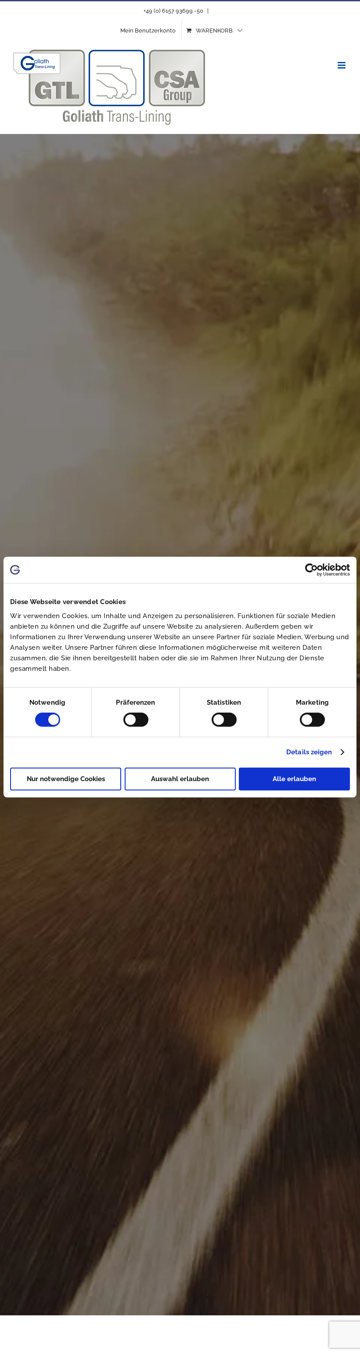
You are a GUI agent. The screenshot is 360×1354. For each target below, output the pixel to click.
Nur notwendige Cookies (66, 779)
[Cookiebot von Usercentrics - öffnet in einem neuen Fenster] (311, 569)
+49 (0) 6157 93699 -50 (173, 10)
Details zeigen (309, 752)
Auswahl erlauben (180, 779)
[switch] (135, 720)
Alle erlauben (294, 779)
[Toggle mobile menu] (342, 65)
